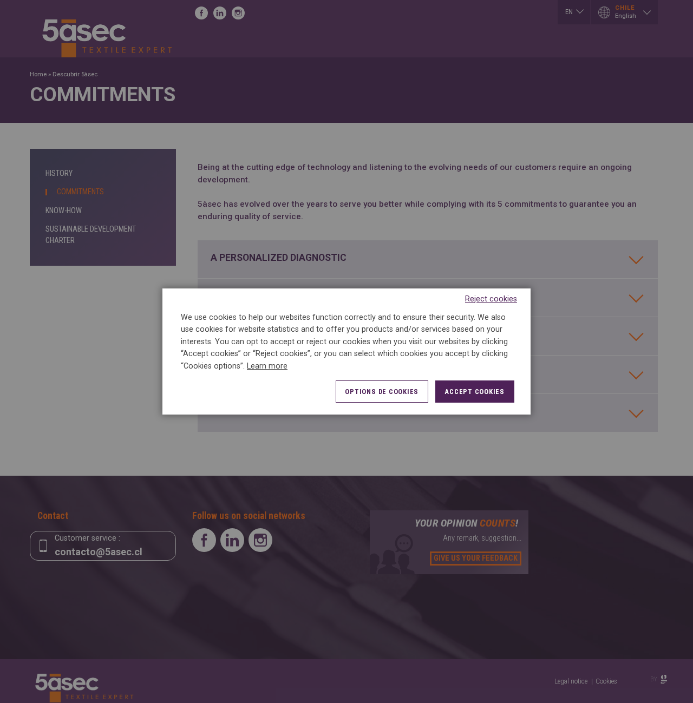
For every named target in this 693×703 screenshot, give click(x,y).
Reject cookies (491, 299)
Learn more (267, 366)
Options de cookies (382, 391)
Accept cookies (474, 391)
